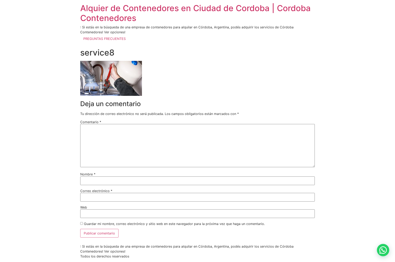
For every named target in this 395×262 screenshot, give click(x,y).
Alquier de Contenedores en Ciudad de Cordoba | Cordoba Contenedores (195, 13)
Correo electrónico (96, 190)
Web (83, 207)
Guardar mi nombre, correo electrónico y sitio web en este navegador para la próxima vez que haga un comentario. (174, 223)
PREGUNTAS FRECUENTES (104, 39)
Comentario (90, 122)
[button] (383, 250)
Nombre (87, 174)
